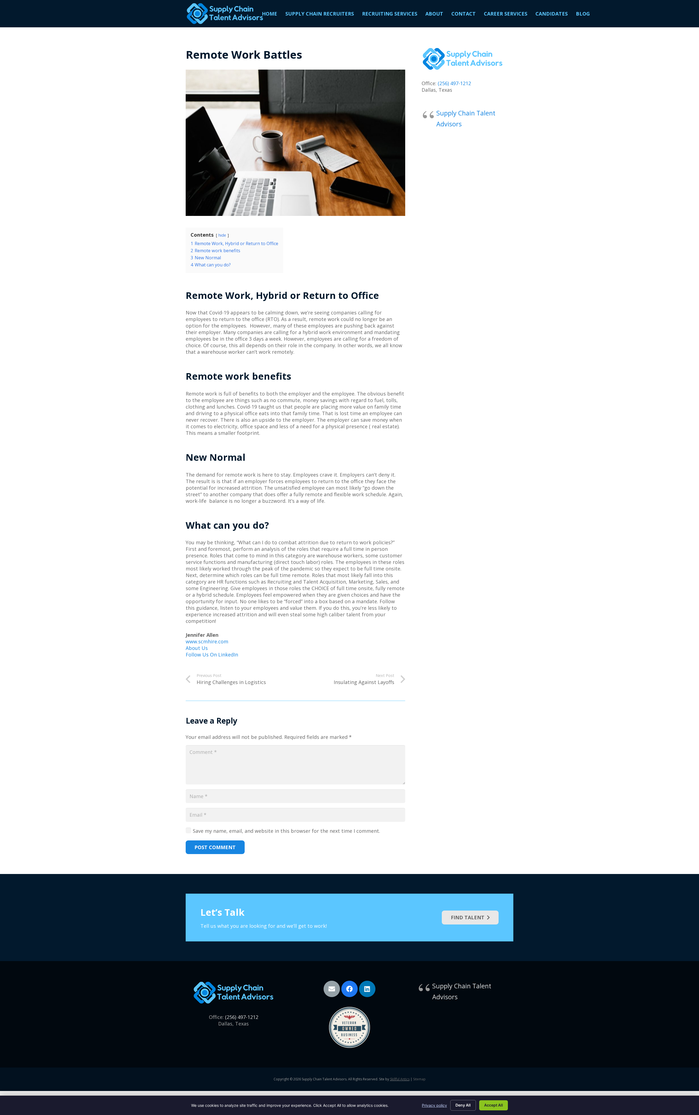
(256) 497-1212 (454, 83)
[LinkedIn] (367, 989)
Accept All (493, 1105)
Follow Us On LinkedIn (212, 654)
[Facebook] (349, 989)
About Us (197, 648)
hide (222, 235)
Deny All (463, 1105)
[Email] (332, 989)
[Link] (225, 13)
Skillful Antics (400, 1079)
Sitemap (419, 1079)
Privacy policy (434, 1105)
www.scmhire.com (207, 641)
